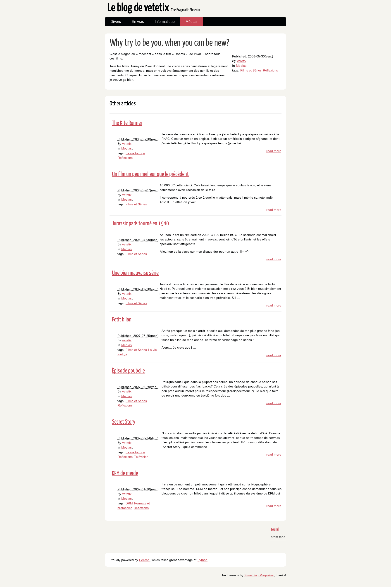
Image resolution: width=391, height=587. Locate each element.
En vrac (138, 22)
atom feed (278, 537)
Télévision (141, 457)
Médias (191, 22)
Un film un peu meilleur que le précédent (150, 174)
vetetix (241, 61)
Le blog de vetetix (153, 8)
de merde (125, 473)
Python (202, 560)
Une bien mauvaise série (135, 273)
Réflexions (270, 70)
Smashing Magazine (259, 575)
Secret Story (123, 422)
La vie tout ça (135, 153)
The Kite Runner (127, 123)
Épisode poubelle (128, 371)
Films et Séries (251, 70)
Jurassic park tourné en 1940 (140, 224)
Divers (115, 22)
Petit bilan (121, 320)
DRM (129, 503)
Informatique (165, 22)
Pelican (144, 560)
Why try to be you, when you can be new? (169, 43)
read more (273, 151)
